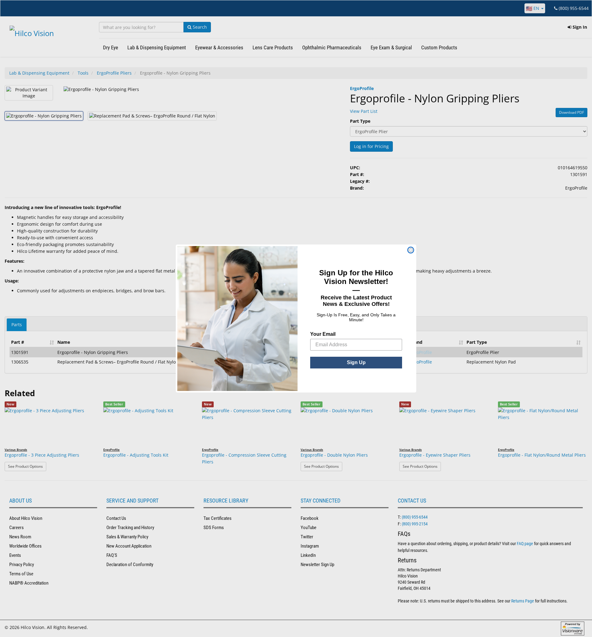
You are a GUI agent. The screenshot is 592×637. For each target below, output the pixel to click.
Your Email (322, 334)
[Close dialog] (411, 250)
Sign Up (356, 362)
